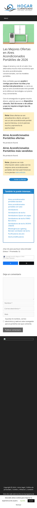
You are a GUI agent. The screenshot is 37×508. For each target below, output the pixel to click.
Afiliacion (22, 489)
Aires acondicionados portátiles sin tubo (16, 205)
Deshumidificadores (16, 237)
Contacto (30, 489)
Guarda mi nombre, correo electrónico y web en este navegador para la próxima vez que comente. (19, 321)
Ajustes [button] (22, 501)
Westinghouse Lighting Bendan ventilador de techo (19, 230)
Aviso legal (21, 487)
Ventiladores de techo (16, 212)
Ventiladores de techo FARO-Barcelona (19, 219)
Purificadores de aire (16, 234)
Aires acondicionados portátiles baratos (16, 200)
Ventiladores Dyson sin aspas (19, 215)
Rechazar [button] (18, 505)
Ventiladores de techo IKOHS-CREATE (19, 224)
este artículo (20, 172)
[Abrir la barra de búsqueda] (34, 18)
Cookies (15, 489)
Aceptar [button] (31, 501)
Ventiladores (13, 209)
